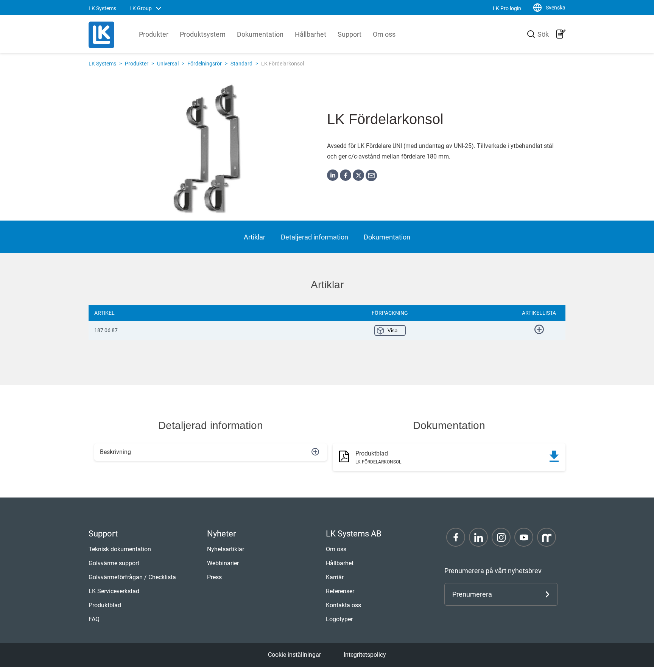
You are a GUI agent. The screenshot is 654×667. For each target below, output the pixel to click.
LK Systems (102, 64)
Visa (392, 330)
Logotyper (339, 619)
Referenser (340, 591)
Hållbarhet (310, 34)
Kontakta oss (343, 605)
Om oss (384, 34)
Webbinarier (223, 563)
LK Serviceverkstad (114, 591)
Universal (168, 64)
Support (349, 34)
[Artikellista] (560, 34)
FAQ (94, 619)
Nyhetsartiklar (225, 549)
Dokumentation (260, 34)
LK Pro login (507, 8)
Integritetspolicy (365, 654)
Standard (241, 64)
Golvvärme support (114, 563)
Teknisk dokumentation (120, 549)
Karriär (335, 577)
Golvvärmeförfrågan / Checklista (132, 577)
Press (214, 577)
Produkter (153, 34)
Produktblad (105, 605)
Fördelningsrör (204, 64)
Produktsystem (203, 34)
